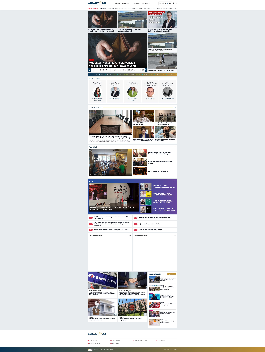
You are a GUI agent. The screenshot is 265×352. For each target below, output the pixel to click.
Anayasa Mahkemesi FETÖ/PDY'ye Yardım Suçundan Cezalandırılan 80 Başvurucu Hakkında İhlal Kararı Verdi (102, 293)
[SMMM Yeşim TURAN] (115, 92)
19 (140, 70)
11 (117, 70)
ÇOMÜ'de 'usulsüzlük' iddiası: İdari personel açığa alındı (155, 217)
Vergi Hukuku (135, 3)
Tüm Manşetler (161, 340)
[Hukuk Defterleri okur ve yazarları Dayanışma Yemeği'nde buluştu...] (140, 153)
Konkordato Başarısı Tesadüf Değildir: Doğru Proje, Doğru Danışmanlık (115, 84)
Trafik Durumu (116, 340)
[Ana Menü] (176, 3)
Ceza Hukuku (145, 3)
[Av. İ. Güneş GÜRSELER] (167, 92)
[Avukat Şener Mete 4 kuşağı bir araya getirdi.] (140, 162)
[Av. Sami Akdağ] (150, 92)
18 (137, 70)
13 (123, 70)
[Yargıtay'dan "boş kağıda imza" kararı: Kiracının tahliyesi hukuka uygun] (102, 307)
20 (143, 70)
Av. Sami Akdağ (150, 98)
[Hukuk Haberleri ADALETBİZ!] (97, 3)
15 (129, 70)
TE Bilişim (174, 349)
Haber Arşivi (115, 343)
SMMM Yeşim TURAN (115, 98)
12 (120, 70)
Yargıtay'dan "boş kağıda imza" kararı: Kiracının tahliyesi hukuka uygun (102, 319)
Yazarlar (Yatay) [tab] (94, 79)
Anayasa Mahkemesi (95, 290)
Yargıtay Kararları (141, 235)
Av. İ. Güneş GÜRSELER (168, 98)
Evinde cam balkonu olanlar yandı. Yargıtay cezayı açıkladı (130, 319)
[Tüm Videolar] (175, 181)
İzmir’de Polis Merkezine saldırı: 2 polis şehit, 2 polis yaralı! (111, 229)
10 (115, 70)
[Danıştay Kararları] (130, 235)
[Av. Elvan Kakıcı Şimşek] (132, 92)
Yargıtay (91, 317)
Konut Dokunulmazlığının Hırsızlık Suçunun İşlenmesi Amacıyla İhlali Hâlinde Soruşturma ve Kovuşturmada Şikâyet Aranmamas (112, 224)
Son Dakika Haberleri (94, 343)
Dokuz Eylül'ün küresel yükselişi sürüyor (150, 229)
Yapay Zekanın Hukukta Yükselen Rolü (132, 84)
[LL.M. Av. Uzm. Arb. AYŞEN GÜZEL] (97, 92)
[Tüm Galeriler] (175, 147)
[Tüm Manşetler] (175, 107)
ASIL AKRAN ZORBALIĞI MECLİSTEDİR (97, 84)
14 (126, 70)
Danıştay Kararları (96, 235)
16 (132, 70)
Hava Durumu (93, 340)
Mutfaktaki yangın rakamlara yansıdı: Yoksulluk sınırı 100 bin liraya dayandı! (112, 217)
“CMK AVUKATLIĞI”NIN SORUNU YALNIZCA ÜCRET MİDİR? (167, 84)
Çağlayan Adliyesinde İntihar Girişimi (112, 8)
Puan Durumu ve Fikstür (141, 340)
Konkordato (125, 3)
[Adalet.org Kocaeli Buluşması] (140, 171)
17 (135, 70)
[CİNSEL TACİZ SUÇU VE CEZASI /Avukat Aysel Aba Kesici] (145, 202)
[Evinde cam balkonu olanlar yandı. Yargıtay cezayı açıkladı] (132, 307)
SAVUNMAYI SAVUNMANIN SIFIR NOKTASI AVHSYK (150, 84)
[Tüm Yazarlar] (175, 79)
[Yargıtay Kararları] (175, 235)
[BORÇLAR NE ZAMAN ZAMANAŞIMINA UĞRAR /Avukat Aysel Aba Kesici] (145, 186)
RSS (91, 349)
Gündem (117, 3)
